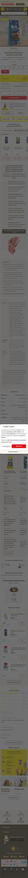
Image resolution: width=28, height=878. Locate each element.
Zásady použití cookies (6, 442)
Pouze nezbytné (6, 446)
